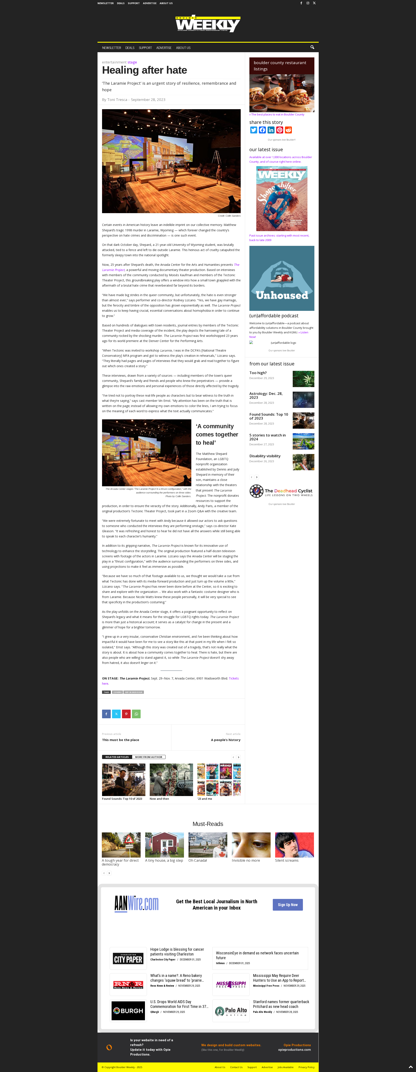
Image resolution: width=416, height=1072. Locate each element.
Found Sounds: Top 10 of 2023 (122, 799)
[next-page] (238, 757)
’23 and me (204, 799)
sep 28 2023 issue (133, 692)
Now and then (159, 799)
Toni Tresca (117, 99)
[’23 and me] (219, 780)
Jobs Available (286, 1067)
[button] (312, 47)
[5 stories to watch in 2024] (303, 441)
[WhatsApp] (136, 714)
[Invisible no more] (251, 845)
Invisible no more (246, 860)
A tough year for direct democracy (120, 862)
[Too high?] (303, 379)
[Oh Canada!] (208, 845)
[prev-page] (233, 757)
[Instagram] (307, 3)
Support (134, 3)
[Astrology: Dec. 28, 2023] (303, 400)
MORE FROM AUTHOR (148, 757)
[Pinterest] (126, 714)
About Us (166, 3)
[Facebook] (301, 3)
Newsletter (106, 3)
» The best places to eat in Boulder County (276, 114)
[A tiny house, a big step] (164, 845)
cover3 (117, 692)
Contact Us (236, 1067)
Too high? (258, 372)
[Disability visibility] (303, 462)
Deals (121, 3)
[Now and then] (171, 780)
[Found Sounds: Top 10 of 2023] (123, 780)
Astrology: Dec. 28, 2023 (266, 395)
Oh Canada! (197, 860)
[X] (314, 3)
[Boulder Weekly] (208, 23)
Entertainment (114, 62)
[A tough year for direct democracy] (121, 845)
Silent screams (287, 860)
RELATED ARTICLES (117, 757)
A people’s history (225, 740)
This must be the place (120, 740)
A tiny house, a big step (164, 860)
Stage (132, 62)
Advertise (149, 3)
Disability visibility (265, 455)
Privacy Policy (307, 1067)
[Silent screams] (294, 845)
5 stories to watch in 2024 (267, 437)
